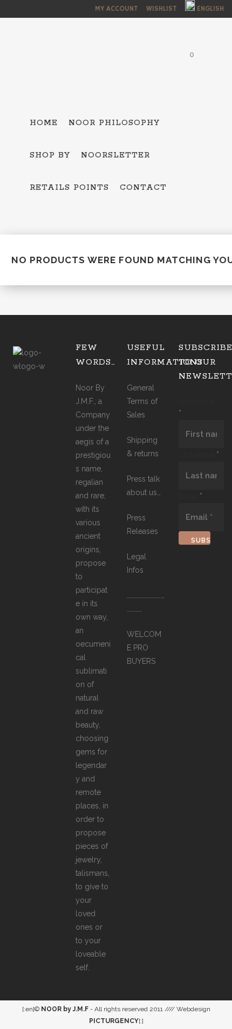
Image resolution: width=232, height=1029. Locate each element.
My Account (116, 8)
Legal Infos (136, 563)
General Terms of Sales (142, 401)
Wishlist (161, 8)
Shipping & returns (143, 447)
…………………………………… (146, 602)
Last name (199, 454)
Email (190, 496)
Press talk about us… (144, 486)
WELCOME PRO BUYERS (144, 648)
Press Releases (142, 524)
